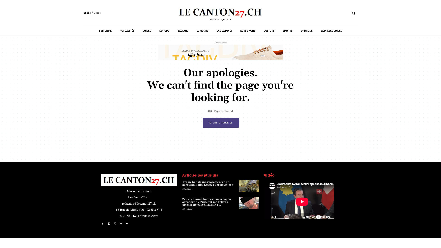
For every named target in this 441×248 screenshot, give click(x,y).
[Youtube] (127, 223)
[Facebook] (103, 223)
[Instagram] (109, 223)
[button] (353, 13)
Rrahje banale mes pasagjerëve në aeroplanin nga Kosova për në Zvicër (207, 183)
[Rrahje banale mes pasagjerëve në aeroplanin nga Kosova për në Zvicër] (249, 186)
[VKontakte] (121, 223)
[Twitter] (115, 223)
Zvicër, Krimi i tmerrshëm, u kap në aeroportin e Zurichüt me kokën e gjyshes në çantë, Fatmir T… (207, 202)
